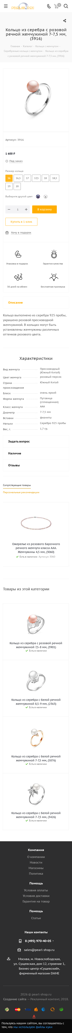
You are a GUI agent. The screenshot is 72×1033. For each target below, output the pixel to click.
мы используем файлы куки (32, 1027)
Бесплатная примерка (53, 286)
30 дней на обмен (17, 286)
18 (45, 178)
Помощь (36, 883)
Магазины (36, 868)
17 (27, 178)
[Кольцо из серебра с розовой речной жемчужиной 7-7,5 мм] (36, 97)
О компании (36, 857)
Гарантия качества (53, 263)
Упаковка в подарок (17, 263)
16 (9, 178)
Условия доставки (36, 896)
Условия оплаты (36, 890)
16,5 (18, 178)
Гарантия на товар (36, 901)
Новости (36, 862)
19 (9, 186)
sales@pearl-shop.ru (39, 950)
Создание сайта (14, 999)
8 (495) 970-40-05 (38, 941)
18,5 (54, 178)
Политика (36, 873)
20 (17, 186)
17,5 (36, 178)
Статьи (36, 918)
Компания (36, 850)
